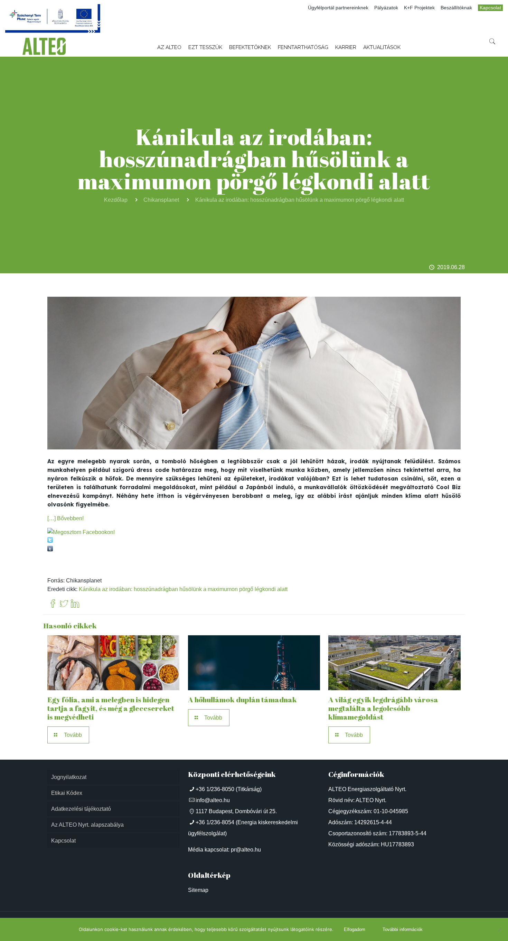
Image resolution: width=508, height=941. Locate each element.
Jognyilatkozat (68, 777)
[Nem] (499, 929)
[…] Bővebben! (65, 518)
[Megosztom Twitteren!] (50, 541)
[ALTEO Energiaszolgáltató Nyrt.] (44, 46)
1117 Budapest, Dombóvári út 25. (236, 811)
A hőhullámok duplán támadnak (242, 699)
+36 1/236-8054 (215, 822)
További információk (403, 929)
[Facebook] (52, 604)
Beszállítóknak (456, 7)
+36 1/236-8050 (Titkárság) (229, 789)
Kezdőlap (116, 200)
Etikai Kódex (66, 793)
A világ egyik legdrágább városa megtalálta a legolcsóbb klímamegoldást (383, 708)
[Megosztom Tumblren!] (50, 549)
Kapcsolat (490, 7)
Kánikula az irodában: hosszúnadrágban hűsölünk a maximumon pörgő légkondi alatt (299, 200)
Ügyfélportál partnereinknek (338, 7)
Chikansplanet (161, 200)
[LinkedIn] (75, 604)
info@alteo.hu (213, 800)
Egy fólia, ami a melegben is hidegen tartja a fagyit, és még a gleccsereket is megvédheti (110, 708)
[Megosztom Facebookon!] (81, 532)
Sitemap (198, 890)
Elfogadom (354, 929)
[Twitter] (63, 604)
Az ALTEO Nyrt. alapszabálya (87, 825)
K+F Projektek (419, 7)
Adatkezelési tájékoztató (81, 809)
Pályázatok (386, 7)
